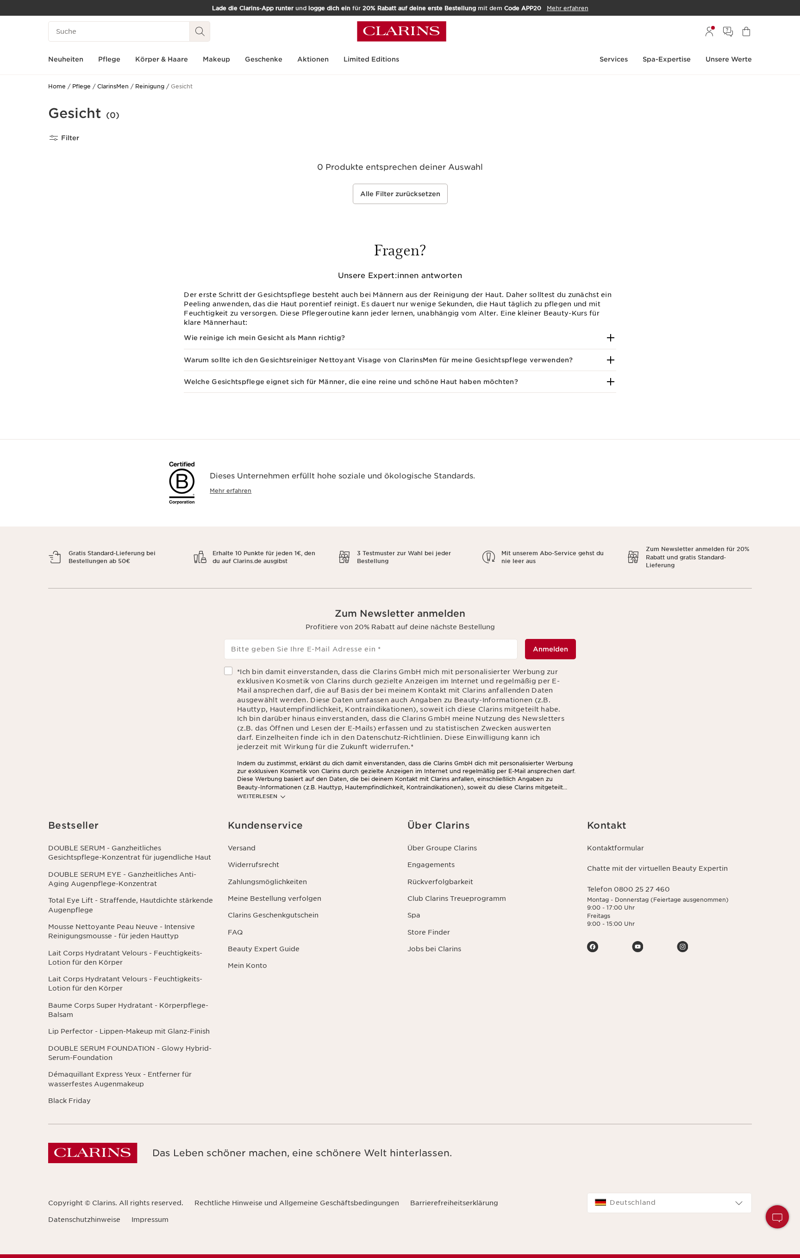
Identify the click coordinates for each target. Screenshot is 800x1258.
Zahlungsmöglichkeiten (267, 882)
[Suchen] (200, 31)
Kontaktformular (615, 848)
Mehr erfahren (230, 490)
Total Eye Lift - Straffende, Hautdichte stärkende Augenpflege (130, 905)
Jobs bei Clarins (434, 949)
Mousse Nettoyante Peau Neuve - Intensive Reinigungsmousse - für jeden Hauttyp (121, 931)
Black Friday (69, 1100)
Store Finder (428, 932)
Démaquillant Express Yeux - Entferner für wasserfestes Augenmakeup (120, 1079)
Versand (242, 848)
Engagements (431, 864)
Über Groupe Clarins (442, 848)
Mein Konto (247, 965)
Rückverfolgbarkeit (440, 882)
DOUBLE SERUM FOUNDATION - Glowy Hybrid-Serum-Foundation (130, 1053)
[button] (400, 337)
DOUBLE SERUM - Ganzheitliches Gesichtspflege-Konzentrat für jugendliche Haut (129, 852)
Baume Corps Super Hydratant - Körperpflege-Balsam (128, 1010)
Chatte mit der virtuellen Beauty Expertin (657, 868)
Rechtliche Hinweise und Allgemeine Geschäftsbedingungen (296, 1203)
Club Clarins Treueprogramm (456, 898)
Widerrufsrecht (253, 864)
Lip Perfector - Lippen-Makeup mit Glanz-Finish (129, 1031)
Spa (413, 915)
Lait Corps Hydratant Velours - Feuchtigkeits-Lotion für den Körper (125, 957)
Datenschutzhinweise (84, 1219)
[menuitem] (709, 31)
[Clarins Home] (401, 31)
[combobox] (669, 1203)
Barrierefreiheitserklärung (454, 1203)
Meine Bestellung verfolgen (274, 898)
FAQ (235, 932)
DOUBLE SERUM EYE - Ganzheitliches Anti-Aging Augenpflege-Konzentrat (122, 879)
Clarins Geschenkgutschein (273, 915)
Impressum (150, 1219)
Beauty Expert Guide (264, 949)
